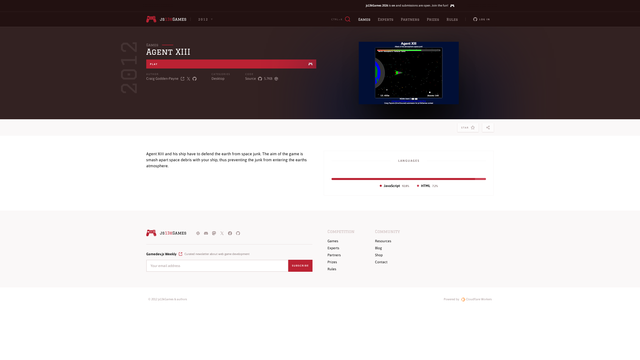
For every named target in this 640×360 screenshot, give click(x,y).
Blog (378, 248)
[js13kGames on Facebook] (230, 233)
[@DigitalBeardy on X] (188, 78)
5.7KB (268, 78)
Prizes (433, 20)
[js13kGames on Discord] (206, 233)
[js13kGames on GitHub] (238, 233)
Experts (385, 20)
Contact (381, 262)
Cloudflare (478, 299)
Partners (410, 20)
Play (154, 64)
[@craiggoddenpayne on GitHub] (194, 78)
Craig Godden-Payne (162, 78)
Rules (452, 20)
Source (250, 78)
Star (466, 129)
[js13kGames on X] (222, 233)
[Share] (488, 127)
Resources (383, 241)
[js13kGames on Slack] (198, 233)
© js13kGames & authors (167, 299)
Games (364, 20)
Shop (379, 255)
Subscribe (300, 265)
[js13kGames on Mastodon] (214, 233)
